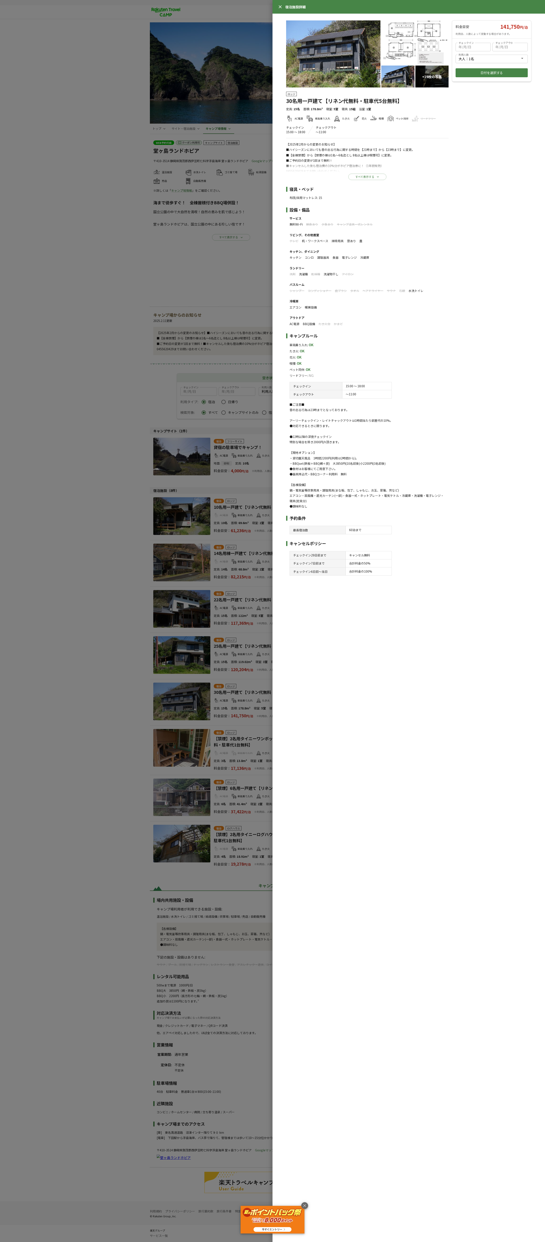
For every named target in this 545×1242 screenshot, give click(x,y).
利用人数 (464, 54)
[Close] (280, 7)
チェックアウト (504, 42)
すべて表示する (364, 177)
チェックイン (466, 42)
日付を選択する (491, 72)
